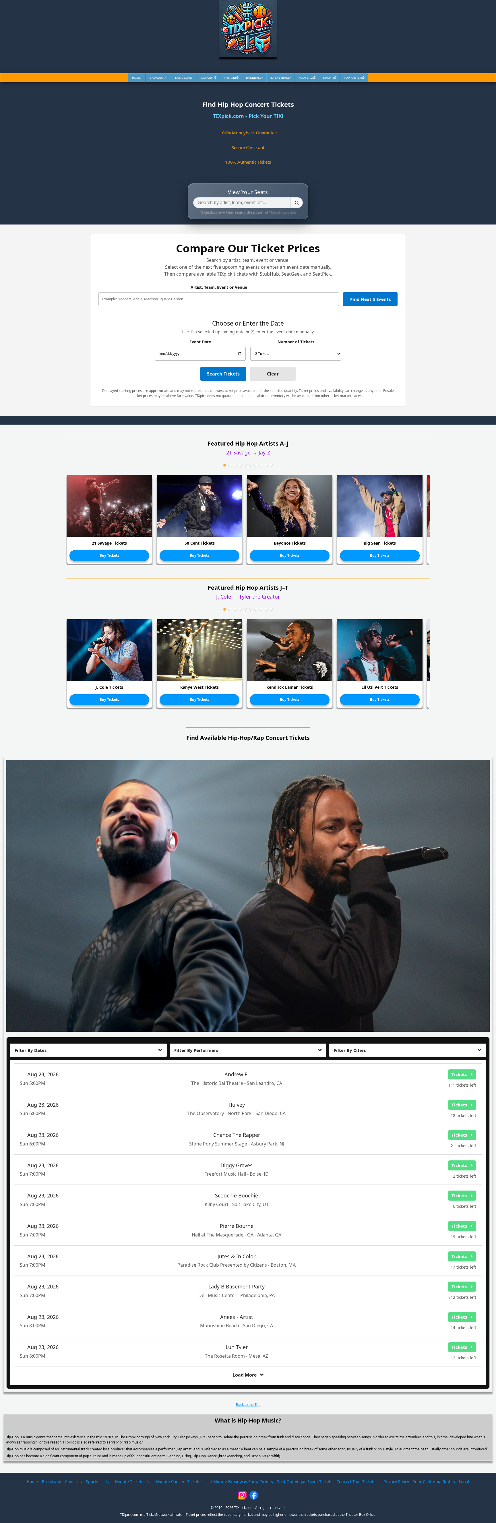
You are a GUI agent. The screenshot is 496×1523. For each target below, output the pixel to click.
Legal (464, 1481)
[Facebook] (253, 1495)
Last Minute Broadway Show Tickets (238, 1481)
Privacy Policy (396, 1481)
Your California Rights (434, 1481)
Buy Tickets (109, 555)
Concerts (73, 1481)
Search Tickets (223, 374)
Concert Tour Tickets (355, 1481)
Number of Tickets (296, 342)
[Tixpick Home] (248, 28)
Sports (92, 1481)
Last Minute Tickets (124, 1481)
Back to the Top (248, 1404)
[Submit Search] (297, 202)
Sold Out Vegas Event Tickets (304, 1481)
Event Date (200, 342)
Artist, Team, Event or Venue (219, 287)
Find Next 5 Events (370, 299)
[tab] (224, 465)
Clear (273, 374)
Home (32, 1481)
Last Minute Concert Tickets (173, 1481)
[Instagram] (242, 1495)
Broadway (51, 1481)
